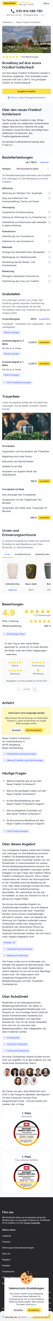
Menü (46, 3)
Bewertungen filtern (16, 634)
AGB (49, 1303)
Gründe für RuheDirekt (17, 1044)
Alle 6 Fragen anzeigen (17, 831)
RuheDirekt (9, 3)
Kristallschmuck (23, 554)
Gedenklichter (42, 554)
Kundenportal (13, 1037)
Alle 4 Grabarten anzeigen (19, 382)
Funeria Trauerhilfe (32, 1223)
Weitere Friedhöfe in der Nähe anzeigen (25, 760)
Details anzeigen (11, 332)
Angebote (6, 1236)
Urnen (7, 554)
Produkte (8, 942)
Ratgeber (6, 1259)
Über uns (6, 1253)
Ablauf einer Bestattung (18, 1050)
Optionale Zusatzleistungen (19, 949)
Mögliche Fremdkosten (17, 955)
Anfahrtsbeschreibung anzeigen (21, 754)
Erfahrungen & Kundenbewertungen (18, 1248)
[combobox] (33, 169)
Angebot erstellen (26, 91)
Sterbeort (6, 169)
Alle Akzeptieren (33, 730)
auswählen (44, 342)
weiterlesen (11, 654)
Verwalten (16, 730)
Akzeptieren (33, 1310)
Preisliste (6, 1265)
